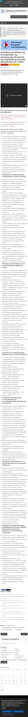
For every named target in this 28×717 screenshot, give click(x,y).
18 (5, 681)
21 (17, 681)
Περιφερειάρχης (18, 629)
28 (17, 683)
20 (13, 681)
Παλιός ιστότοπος (16, 3)
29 (21, 683)
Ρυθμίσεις (3, 708)
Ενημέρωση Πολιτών (14, 64)
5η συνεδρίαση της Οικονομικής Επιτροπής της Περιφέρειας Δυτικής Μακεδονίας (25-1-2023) (24, 634)
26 (9, 683)
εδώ (11, 118)
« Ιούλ (2, 690)
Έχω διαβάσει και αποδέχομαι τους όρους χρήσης (14, 659)
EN (22, 3)
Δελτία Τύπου (4, 64)
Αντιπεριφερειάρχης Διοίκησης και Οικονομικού (13, 627)
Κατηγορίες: (4, 647)
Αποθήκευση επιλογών (8, 714)
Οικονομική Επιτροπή (7, 629)
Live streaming (10, 625)
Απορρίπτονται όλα (18, 711)
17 (2, 681)
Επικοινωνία (7, 3)
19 (9, 681)
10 (2, 678)
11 (5, 678)
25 (5, 683)
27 (13, 683)
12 (9, 678)
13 (13, 678)
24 (2, 683)
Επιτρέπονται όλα (7, 711)
